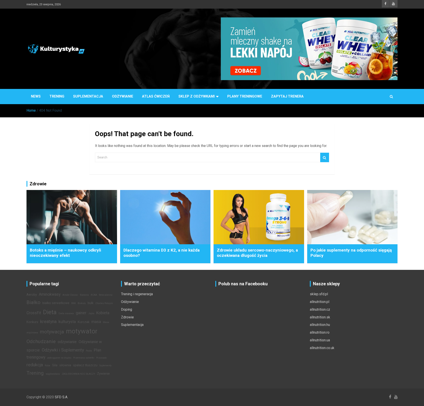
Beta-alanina (105, 294)
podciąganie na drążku (59, 357)
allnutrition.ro (319, 332)
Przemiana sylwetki (83, 357)
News (36, 96)
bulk (90, 303)
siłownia (65, 365)
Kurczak (83, 322)
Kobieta (102, 313)
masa (96, 322)
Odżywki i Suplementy (63, 350)
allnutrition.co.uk (322, 348)
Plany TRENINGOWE (244, 96)
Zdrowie (127, 317)
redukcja (34, 364)
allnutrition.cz (320, 309)
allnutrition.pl (319, 302)
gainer (81, 313)
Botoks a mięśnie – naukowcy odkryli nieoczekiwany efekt (65, 253)
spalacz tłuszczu (85, 365)
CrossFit (33, 313)
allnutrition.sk (320, 317)
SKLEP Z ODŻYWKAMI (196, 96)
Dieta (50, 312)
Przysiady (101, 357)
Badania (84, 294)
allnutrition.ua (320, 340)
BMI (73, 303)
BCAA (94, 294)
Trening (56, 96)
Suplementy (105, 365)
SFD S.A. (61, 397)
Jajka (91, 313)
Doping (126, 309)
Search (324, 157)
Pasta (89, 350)
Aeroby (31, 295)
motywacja (52, 332)
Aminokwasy (50, 294)
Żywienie (103, 374)
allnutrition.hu (320, 325)
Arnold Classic (70, 294)
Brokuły (82, 303)
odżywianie (67, 342)
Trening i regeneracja (137, 294)
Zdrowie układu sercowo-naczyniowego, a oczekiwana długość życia (257, 253)
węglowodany (53, 373)
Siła (54, 365)
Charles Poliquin (104, 303)
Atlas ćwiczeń (156, 96)
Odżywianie (122, 96)
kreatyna (48, 321)
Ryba (47, 365)
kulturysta (67, 322)
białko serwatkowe (55, 303)
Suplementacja (88, 96)
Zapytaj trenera (287, 96)
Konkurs (32, 322)
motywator (81, 331)
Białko (33, 302)
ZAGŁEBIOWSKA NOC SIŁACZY (78, 373)
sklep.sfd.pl (319, 294)
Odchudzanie (41, 341)
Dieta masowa (66, 313)
